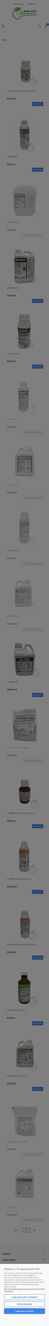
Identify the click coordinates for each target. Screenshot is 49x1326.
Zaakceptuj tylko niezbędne (24, 1297)
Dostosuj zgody (24, 1304)
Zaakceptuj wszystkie (24, 1311)
